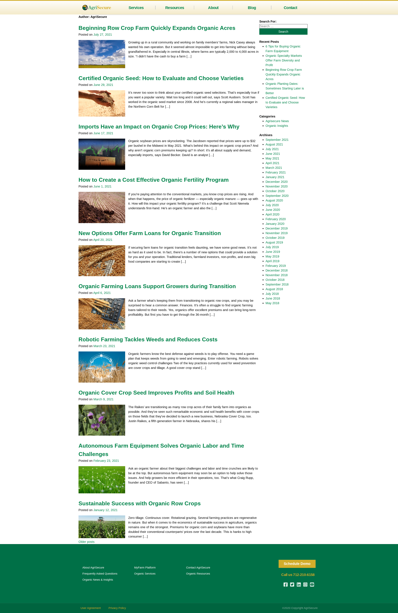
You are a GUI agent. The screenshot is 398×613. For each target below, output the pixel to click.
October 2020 (275, 191)
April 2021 (272, 163)
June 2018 (273, 298)
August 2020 (274, 200)
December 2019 (277, 228)
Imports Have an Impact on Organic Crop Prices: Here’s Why (159, 126)
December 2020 (277, 181)
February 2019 (276, 265)
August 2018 (274, 289)
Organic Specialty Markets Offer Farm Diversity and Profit (284, 60)
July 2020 (272, 205)
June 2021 (273, 153)
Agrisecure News (277, 121)
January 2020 (275, 223)
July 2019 (272, 247)
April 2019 (272, 261)
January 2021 (275, 177)
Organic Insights (277, 125)
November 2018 (277, 275)
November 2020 (277, 186)
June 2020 (273, 209)
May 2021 (272, 158)
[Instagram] (305, 584)
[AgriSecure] (96, 7)
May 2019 (272, 256)
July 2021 (272, 149)
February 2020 (276, 219)
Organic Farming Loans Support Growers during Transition (157, 286)
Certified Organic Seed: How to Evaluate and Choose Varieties (161, 78)
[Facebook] (286, 584)
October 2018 (275, 279)
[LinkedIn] (299, 584)
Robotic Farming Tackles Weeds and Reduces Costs (148, 339)
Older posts (87, 541)
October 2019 (275, 237)
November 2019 (277, 233)
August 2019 (274, 242)
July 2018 (272, 293)
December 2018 (277, 270)
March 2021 (274, 167)
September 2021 (277, 139)
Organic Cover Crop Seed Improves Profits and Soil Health (156, 392)
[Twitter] (292, 584)
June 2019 (273, 251)
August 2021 (274, 144)
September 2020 (277, 195)
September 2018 (277, 284)
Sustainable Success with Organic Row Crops (140, 503)
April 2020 (272, 214)
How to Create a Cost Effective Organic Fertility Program (154, 180)
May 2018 (272, 303)
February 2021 (276, 172)
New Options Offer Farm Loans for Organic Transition (150, 233)
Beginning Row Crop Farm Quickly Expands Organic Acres (157, 28)
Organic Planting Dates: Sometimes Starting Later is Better (285, 88)
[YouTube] (312, 584)
